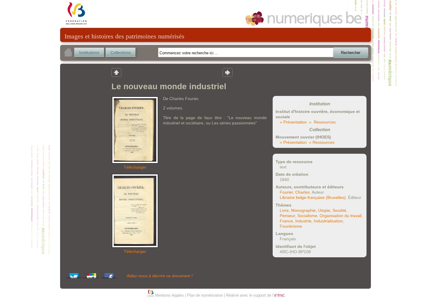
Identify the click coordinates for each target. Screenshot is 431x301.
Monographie (303, 210)
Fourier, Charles (295, 192)
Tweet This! (74, 274)
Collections (121, 52)
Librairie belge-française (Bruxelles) (313, 197)
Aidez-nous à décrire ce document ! (160, 275)
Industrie (303, 221)
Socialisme (307, 215)
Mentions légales (169, 295)
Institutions (89, 52)
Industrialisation (328, 221)
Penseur (287, 215)
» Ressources (322, 122)
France (286, 221)
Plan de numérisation (205, 295)
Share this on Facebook (109, 274)
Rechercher (350, 52)
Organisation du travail (341, 215)
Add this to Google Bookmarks (91, 274)
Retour (116, 72)
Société (339, 210)
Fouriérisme (291, 226)
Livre (284, 210)
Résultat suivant (227, 72)
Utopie (324, 210)
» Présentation (293, 122)
